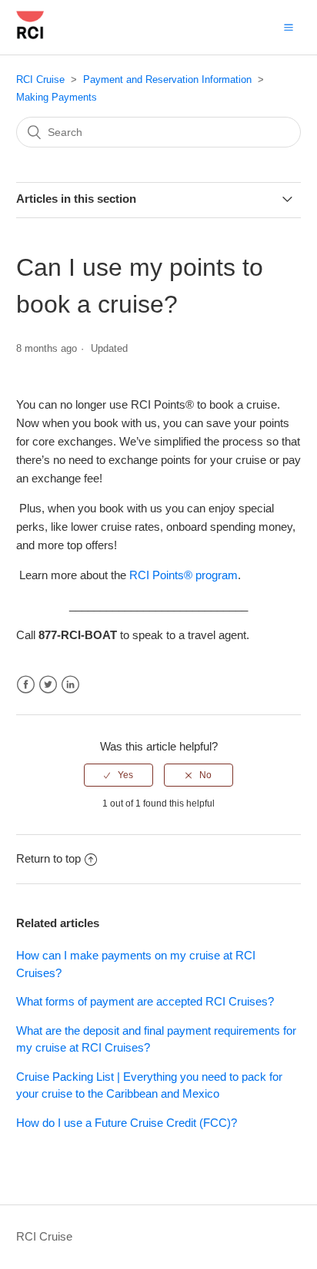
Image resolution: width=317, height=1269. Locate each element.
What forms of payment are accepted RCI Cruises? (145, 1001)
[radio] (118, 775)
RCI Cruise (40, 79)
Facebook (25, 684)
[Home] (30, 34)
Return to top (48, 858)
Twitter (48, 684)
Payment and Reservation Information (167, 79)
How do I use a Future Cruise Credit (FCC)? (126, 1122)
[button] (288, 27)
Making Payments (56, 97)
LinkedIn (70, 684)
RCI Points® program (183, 574)
